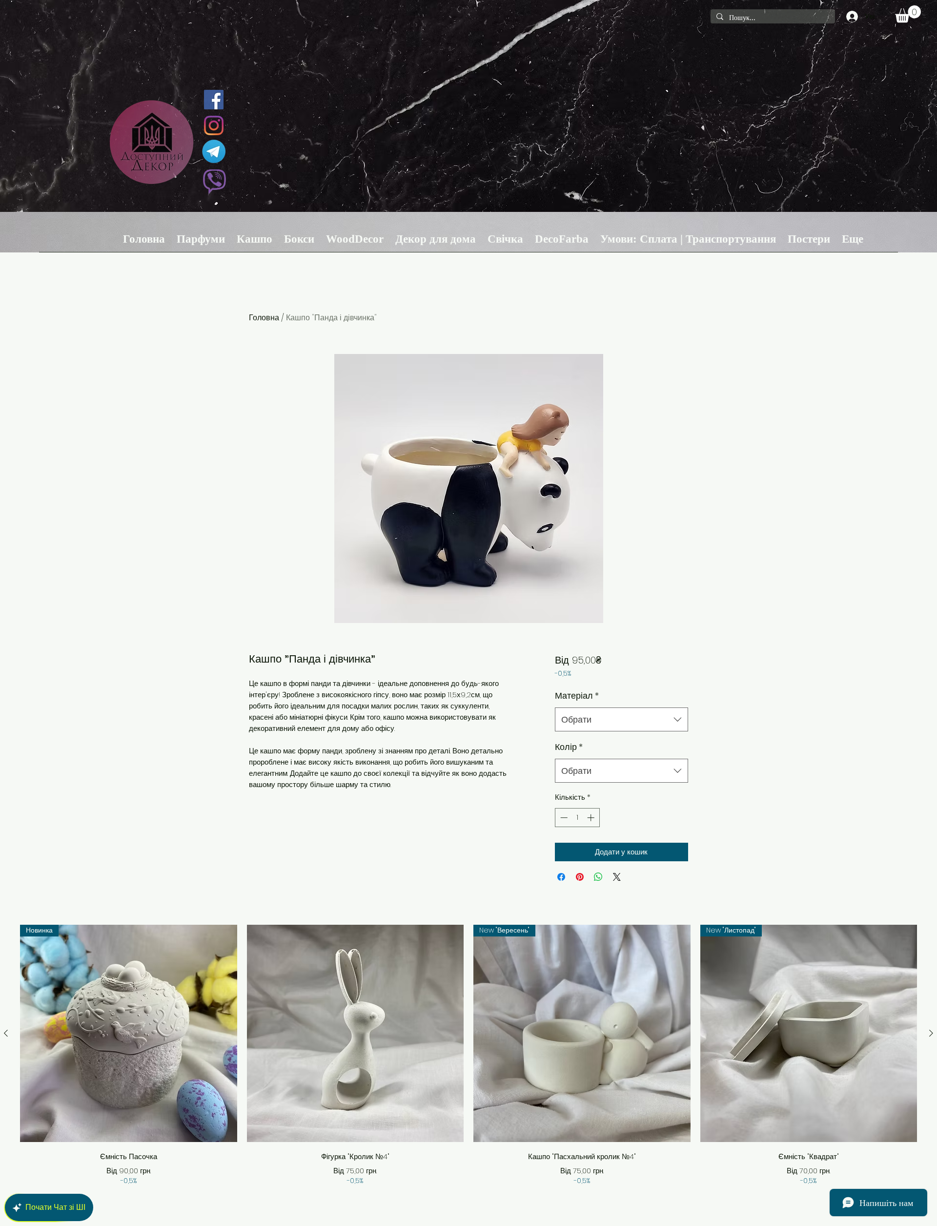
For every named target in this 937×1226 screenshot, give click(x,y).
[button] (908, 13)
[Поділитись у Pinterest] (580, 877)
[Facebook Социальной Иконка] (214, 99)
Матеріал (577, 695)
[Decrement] (563, 818)
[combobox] (621, 719)
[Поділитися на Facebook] (561, 877)
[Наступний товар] (931, 1033)
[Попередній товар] (6, 1033)
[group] (468, 1055)
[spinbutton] (577, 818)
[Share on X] (617, 877)
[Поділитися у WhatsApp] (598, 877)
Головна (264, 317)
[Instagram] (214, 125)
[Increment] (591, 818)
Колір (569, 747)
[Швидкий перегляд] (355, 1033)
